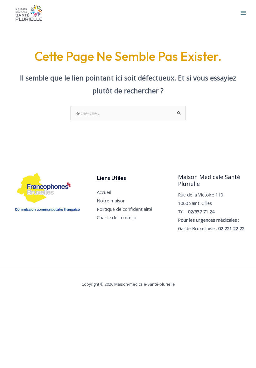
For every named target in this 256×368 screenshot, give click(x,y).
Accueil (104, 192)
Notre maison (111, 200)
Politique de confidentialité (124, 209)
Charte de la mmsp (116, 217)
